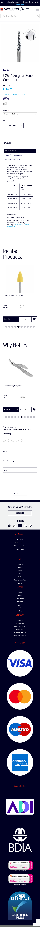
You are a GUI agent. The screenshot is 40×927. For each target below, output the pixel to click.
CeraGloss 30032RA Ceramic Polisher (13, 295)
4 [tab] (15, 327)
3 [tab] (12, 327)
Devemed (20, 602)
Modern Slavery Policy (20, 626)
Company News (20, 623)
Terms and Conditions (20, 636)
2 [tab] (9, 327)
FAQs (20, 574)
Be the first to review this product (14, 94)
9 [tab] (31, 327)
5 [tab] (18, 327)
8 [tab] (28, 327)
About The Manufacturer (13, 155)
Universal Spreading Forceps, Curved (13, 386)
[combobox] (20, 16)
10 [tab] (34, 327)
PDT (20, 608)
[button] (19, 63)
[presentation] (3, 3)
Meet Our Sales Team (20, 580)
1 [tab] (6, 327)
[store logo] (10, 9)
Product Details (10, 151)
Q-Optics (20, 611)
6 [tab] (22, 327)
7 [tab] (25, 327)
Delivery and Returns (12, 159)
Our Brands (20, 592)
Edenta (6, 70)
